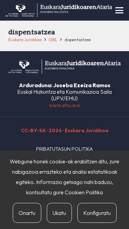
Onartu (27, 212)
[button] (119, 10)
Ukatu (59, 212)
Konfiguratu (97, 212)
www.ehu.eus (64, 105)
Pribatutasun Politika (64, 149)
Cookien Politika (84, 192)
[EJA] (59, 10)
